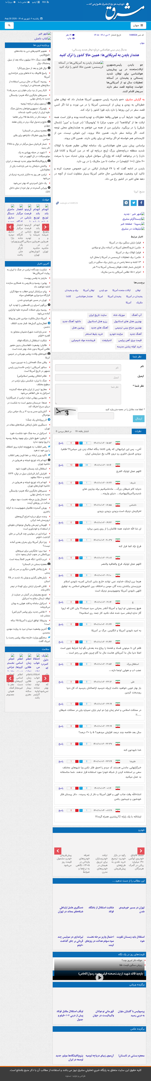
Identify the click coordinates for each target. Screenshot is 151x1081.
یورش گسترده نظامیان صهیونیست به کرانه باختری (28, 510)
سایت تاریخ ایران (98, 315)
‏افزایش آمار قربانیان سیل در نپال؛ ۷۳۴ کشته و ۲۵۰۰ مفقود (29, 475)
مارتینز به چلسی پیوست (35, 278)
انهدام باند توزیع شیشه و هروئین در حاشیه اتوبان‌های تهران (36, 240)
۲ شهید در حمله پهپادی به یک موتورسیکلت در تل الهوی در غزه (34, 154)
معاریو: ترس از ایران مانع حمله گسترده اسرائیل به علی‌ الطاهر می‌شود (29, 391)
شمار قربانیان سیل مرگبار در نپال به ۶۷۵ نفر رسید (28, 146)
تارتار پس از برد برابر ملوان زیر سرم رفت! (27, 90)
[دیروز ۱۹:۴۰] (99, 998)
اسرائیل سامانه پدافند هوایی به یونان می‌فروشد (30, 605)
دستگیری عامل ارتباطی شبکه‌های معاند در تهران (70, 909)
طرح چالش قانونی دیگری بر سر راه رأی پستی (29, 571)
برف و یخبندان (71, 290)
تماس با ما (22, 2)
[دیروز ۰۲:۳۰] (19, 666)
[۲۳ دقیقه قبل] (130, 894)
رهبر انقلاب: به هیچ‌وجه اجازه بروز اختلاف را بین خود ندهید (28, 448)
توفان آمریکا (88, 290)
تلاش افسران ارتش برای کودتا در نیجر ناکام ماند (30, 588)
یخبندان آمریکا (114, 296)
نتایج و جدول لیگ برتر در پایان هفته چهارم (31, 124)
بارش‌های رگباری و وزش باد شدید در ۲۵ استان (29, 579)
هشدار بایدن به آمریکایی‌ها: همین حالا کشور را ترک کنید (99, 55)
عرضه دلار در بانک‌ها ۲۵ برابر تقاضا (30, 117)
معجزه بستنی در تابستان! (131, 1055)
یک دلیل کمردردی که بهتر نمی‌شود (30, 183)
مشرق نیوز (116, 10)
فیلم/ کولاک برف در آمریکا (128, 252)
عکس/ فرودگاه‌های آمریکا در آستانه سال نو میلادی (116, 247)
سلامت (45, 649)
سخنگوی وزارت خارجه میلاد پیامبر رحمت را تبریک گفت (28, 639)
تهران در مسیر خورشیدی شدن (132, 909)
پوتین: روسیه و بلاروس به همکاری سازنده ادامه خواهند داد (28, 285)
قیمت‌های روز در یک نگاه (131, 954)
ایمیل (141, 376)
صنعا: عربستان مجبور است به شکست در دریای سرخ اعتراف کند (28, 404)
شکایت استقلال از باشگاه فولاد (101, 909)
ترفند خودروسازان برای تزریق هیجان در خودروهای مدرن (102, 863)
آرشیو (34, 2)
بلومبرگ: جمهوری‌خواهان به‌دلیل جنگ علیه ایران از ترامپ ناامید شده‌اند (30, 110)
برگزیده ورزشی (137, 985)
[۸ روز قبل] (81, 843)
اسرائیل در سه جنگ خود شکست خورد (28, 433)
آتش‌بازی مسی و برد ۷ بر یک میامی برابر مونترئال (29, 413)
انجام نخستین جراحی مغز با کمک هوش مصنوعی (10, 684)
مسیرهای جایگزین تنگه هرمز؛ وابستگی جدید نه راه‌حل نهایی (29, 97)
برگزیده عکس (137, 1029)
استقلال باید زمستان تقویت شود (131, 939)
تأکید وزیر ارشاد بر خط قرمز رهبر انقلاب (27, 455)
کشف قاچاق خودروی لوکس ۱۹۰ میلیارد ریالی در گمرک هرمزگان (136, 862)
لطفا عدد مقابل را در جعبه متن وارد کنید (125, 409)
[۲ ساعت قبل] (130, 924)
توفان (138, 290)
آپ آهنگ (137, 315)
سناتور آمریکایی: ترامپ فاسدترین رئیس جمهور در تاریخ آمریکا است (29, 369)
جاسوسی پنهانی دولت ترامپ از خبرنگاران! (26, 398)
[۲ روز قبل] (68, 998)
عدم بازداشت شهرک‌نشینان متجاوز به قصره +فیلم (30, 333)
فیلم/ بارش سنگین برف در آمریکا (125, 243)
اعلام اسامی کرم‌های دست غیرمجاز (19, 681)
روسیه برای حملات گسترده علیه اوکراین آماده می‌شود (29, 311)
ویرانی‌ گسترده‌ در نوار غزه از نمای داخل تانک (29, 190)
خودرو (141, 830)
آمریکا (128, 302)
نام (142, 366)
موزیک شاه (119, 315)
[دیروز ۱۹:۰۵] (68, 1042)
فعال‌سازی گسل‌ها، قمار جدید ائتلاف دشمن (30, 325)
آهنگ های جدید (99, 328)
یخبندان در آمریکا (134, 296)
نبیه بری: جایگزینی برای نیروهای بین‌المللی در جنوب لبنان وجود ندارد (33, 552)
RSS (44, 2)
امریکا (100, 296)
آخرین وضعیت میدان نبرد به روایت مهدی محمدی (28, 631)
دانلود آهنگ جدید (71, 321)
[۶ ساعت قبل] (99, 1042)
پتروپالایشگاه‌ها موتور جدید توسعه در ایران (69, 1057)
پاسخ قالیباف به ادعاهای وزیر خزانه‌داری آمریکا (29, 75)
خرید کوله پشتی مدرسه (129, 347)
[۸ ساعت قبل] (44, 666)
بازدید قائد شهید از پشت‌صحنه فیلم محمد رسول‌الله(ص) (110, 973)
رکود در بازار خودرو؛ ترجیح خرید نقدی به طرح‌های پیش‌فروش (118, 862)
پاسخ (61, 443)
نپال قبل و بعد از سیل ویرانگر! (32, 68)
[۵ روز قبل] (117, 843)
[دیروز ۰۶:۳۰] (27, 670)
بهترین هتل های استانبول (128, 321)
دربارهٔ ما (9, 2)
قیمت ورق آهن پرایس (130, 340)
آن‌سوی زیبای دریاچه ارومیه (100, 1055)
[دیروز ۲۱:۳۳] (130, 998)
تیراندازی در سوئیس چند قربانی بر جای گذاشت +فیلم (70, 941)
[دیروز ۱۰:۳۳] (135, 843)
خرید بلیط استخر (94, 334)
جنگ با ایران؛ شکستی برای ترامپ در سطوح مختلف (31, 382)
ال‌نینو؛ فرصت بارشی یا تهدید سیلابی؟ (27, 233)
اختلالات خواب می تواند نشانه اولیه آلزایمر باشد (36, 686)
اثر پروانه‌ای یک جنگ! (36, 420)
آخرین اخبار (43, 264)
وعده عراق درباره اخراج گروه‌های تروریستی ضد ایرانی (32, 518)
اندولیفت (106, 340)
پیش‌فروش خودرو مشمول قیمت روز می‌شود (64, 860)
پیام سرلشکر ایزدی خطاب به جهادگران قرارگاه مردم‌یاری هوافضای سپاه (30, 293)
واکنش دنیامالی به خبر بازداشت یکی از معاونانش (30, 168)
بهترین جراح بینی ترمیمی (128, 328)
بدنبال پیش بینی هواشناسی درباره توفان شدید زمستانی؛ (99, 50)
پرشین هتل (78, 328)
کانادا (68, 296)
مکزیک (139, 302)
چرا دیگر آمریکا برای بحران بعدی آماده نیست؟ (30, 544)
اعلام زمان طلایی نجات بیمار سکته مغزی (28, 684)
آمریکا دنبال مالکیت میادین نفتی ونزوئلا (28, 318)
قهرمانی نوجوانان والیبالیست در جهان (103, 1013)
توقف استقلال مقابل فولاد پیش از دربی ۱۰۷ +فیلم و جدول (70, 1015)
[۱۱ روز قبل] (63, 843)
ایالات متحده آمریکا (121, 290)
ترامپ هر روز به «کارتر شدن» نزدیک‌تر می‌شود (29, 176)
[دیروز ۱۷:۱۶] (10, 216)
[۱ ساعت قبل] (68, 894)
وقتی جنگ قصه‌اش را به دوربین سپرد (29, 362)
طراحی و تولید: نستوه (75, 1076)
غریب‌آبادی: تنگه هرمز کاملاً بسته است (28, 559)
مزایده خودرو (116, 334)
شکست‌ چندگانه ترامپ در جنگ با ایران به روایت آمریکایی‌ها (28, 271)
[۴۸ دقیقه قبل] (99, 894)
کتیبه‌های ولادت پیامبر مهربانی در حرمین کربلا (29, 356)
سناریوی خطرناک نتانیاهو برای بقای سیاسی (31, 137)
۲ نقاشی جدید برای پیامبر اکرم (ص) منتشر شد (31, 613)
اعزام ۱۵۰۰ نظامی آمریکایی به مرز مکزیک (121, 272)
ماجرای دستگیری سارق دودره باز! (10, 231)
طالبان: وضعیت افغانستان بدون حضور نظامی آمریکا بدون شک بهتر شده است (30, 347)
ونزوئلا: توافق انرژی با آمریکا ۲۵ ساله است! (30, 622)
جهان (136, 25)
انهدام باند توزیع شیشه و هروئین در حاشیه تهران (44, 238)
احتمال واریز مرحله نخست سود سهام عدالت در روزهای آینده (99, 941)
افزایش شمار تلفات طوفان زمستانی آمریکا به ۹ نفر (116, 267)
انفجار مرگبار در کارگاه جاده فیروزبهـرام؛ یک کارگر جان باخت (19, 240)
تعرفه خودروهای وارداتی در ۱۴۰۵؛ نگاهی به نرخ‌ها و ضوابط (83, 863)
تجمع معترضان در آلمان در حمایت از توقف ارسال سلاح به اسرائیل (31, 596)
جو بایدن (103, 290)
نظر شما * (138, 386)
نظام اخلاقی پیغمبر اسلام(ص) (32, 376)
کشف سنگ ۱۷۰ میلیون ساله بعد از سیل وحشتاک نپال (29, 61)
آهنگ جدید (136, 334)
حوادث (45, 200)
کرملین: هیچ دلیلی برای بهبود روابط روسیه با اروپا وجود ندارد (28, 440)
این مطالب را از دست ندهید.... (128, 881)
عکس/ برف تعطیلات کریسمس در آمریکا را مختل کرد (115, 257)
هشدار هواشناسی (84, 296)
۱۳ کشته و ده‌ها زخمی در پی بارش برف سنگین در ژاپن (115, 262)
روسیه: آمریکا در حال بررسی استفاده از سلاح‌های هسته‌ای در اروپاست (29, 83)
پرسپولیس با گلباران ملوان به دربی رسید (131, 1013)
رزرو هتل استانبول (97, 321)
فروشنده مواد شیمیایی (83, 340)
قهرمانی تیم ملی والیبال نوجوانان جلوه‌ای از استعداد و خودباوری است (29, 527)
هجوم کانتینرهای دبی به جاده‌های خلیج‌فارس (32, 53)
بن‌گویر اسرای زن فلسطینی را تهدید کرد (28, 305)
